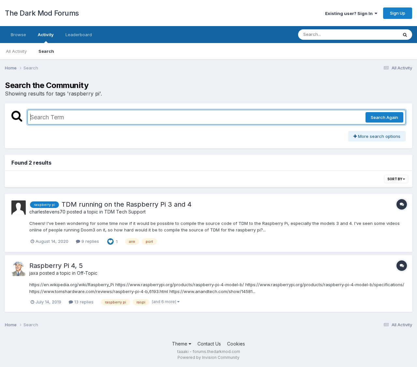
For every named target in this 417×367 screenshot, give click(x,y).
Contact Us (209, 343)
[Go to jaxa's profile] (18, 269)
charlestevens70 (47, 211)
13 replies (83, 301)
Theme (180, 343)
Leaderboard (78, 34)
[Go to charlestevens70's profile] (18, 207)
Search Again (384, 117)
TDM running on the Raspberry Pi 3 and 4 (127, 204)
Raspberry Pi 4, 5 (56, 266)
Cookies (236, 343)
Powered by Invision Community (208, 357)
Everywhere (377, 34)
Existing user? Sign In (350, 13)
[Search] (405, 34)
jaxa (33, 273)
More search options (378, 136)
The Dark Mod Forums (42, 13)
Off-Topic (87, 273)
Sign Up (397, 13)
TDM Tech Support (125, 211)
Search (46, 51)
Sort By (395, 179)
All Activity (16, 51)
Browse (18, 34)
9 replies (89, 241)
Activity (46, 34)
